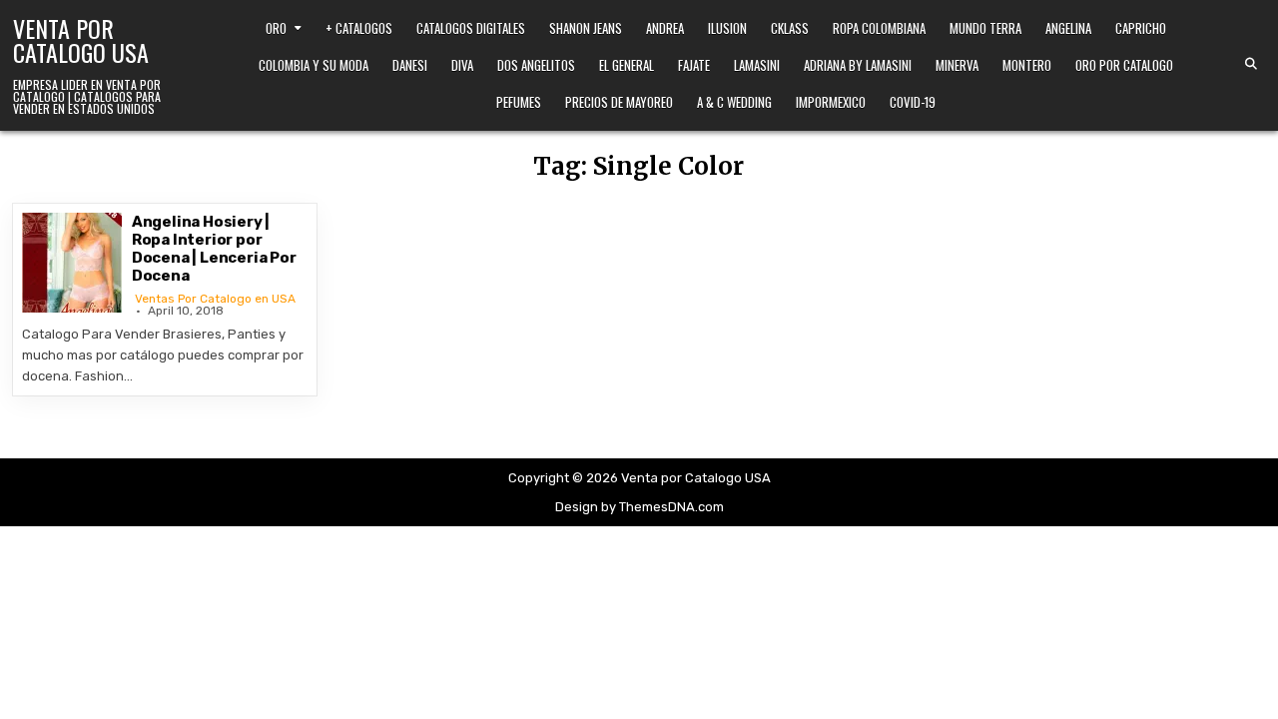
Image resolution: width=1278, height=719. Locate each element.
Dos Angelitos (536, 65)
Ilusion (727, 28)
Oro (276, 28)
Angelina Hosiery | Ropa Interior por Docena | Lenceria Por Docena (214, 249)
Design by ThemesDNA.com (639, 506)
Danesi (409, 65)
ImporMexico (831, 102)
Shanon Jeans (585, 28)
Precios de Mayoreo (619, 102)
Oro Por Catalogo (1124, 65)
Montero (1026, 65)
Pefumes (518, 102)
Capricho (1140, 28)
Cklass (790, 28)
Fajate (694, 65)
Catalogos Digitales (470, 28)
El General (626, 65)
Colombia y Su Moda (313, 65)
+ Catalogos (358, 28)
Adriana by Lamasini (858, 65)
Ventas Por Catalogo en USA (215, 299)
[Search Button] (1251, 64)
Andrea (665, 28)
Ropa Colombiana (879, 28)
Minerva (957, 65)
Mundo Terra (985, 28)
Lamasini (757, 65)
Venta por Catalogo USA (81, 40)
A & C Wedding (734, 102)
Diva (462, 65)
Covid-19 (913, 102)
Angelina (1068, 28)
